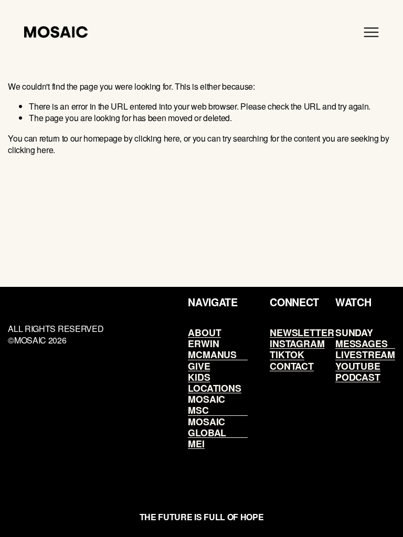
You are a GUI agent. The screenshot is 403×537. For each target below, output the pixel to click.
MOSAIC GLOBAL (207, 427)
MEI (196, 443)
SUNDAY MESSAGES (361, 338)
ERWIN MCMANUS (212, 349)
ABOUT (204, 332)
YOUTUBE (357, 365)
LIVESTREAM (365, 354)
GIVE (199, 365)
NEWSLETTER (302, 332)
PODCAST (357, 376)
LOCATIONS (214, 387)
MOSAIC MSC (206, 404)
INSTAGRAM (297, 343)
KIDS (199, 376)
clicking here (156, 138)
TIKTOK (287, 354)
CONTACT (292, 365)
